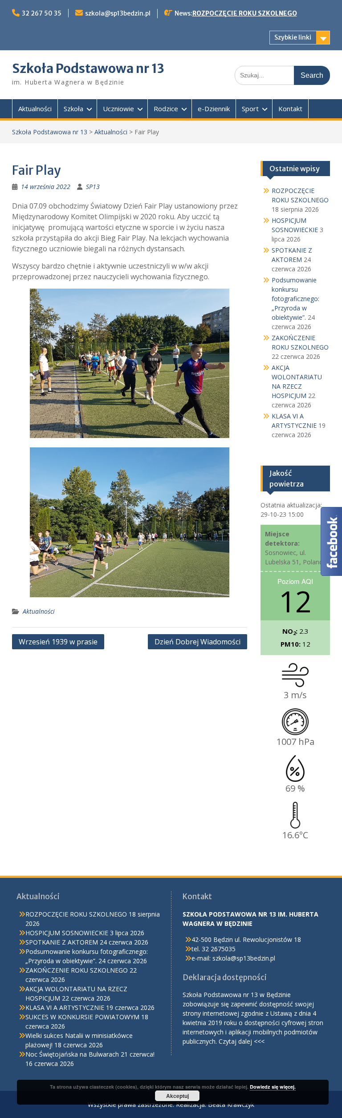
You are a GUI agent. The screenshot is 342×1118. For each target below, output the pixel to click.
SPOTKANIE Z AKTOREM (61, 942)
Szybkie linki (292, 37)
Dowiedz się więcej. (273, 1086)
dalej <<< (251, 1041)
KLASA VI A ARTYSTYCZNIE (64, 1007)
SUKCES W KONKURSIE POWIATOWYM (82, 1017)
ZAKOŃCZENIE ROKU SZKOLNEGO (76, 970)
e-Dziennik (214, 108)
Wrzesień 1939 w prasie (58, 642)
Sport (250, 108)
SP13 (93, 186)
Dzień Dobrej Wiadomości (197, 642)
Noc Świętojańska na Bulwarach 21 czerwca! (90, 1054)
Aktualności (35, 108)
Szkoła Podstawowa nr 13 (88, 68)
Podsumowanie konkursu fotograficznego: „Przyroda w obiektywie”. (295, 299)
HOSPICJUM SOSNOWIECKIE (66, 933)
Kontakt (290, 108)
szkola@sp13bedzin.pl (118, 13)
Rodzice (166, 108)
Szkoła (73, 108)
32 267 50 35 (41, 13)
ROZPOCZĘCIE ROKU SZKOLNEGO (244, 13)
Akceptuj (177, 1096)
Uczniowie (118, 108)
